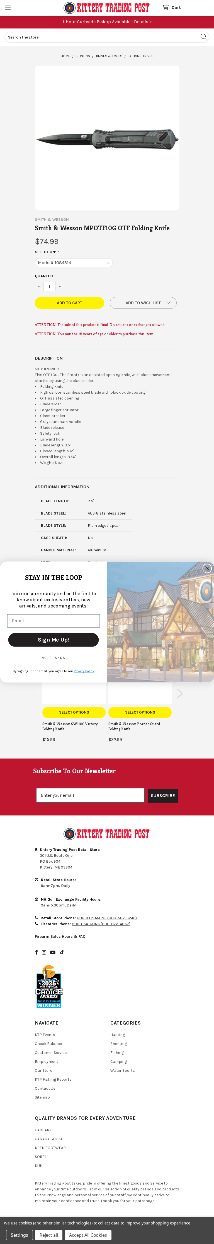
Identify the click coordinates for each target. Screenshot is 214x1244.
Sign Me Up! (53, 640)
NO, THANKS (53, 658)
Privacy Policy (84, 671)
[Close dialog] (207, 568)
